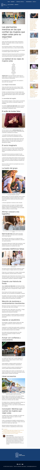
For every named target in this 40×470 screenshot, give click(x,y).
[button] (8, 7)
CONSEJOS (16, 4)
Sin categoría (5, 429)
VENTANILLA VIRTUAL (20, 1)
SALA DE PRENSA (11, 4)
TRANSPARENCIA (29, 1)
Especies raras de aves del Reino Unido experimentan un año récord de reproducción (34, 58)
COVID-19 (34, 1)
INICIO (9, 1)
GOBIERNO (12, 1)
